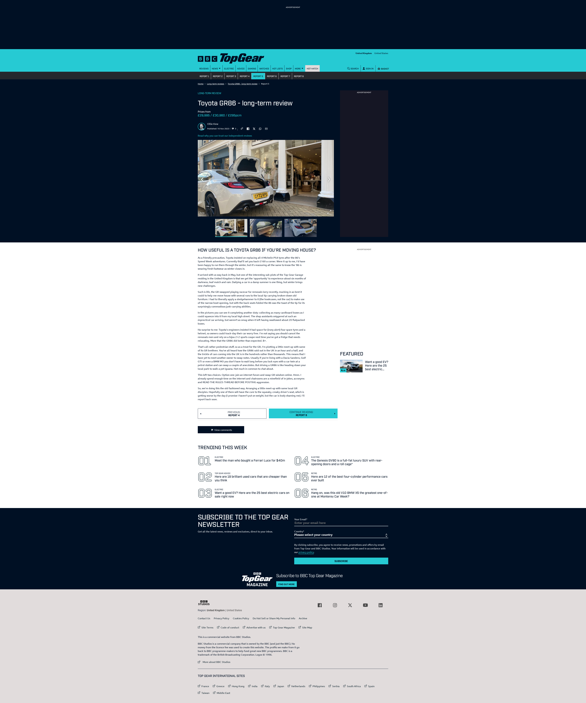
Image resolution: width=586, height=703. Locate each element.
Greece (220, 686)
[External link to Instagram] (335, 605)
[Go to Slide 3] (300, 228)
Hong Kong (238, 686)
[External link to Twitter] (350, 605)
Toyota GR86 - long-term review (242, 83)
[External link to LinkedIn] (380, 605)
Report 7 (285, 76)
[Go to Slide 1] (231, 228)
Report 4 (245, 76)
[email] (266, 128)
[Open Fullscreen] (329, 212)
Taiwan (205, 692)
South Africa (354, 686)
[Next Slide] (329, 179)
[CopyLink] (242, 128)
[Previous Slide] (202, 179)
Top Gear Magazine (284, 627)
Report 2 (217, 76)
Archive (303, 618)
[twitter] (254, 128)
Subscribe (341, 560)
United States (381, 53)
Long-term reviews (215, 83)
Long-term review (209, 93)
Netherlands (298, 686)
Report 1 (204, 76)
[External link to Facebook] (320, 605)
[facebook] (248, 128)
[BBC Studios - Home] (205, 603)
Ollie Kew (212, 123)
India (254, 686)
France (205, 686)
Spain (371, 686)
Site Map (307, 627)
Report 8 (299, 76)
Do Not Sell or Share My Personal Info (274, 618)
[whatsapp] (260, 128)
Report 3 (231, 76)
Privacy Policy (221, 618)
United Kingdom (364, 53)
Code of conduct (230, 627)
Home (200, 83)
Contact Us (204, 618)
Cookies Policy (241, 618)
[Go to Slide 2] (266, 228)
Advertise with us (256, 627)
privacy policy (306, 552)
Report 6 (272, 76)
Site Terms (207, 627)
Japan (280, 686)
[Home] (235, 57)
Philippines (319, 686)
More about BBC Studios (214, 662)
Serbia (336, 686)
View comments (223, 430)
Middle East (223, 692)
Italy (267, 686)
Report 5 (258, 76)
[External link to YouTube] (365, 605)
